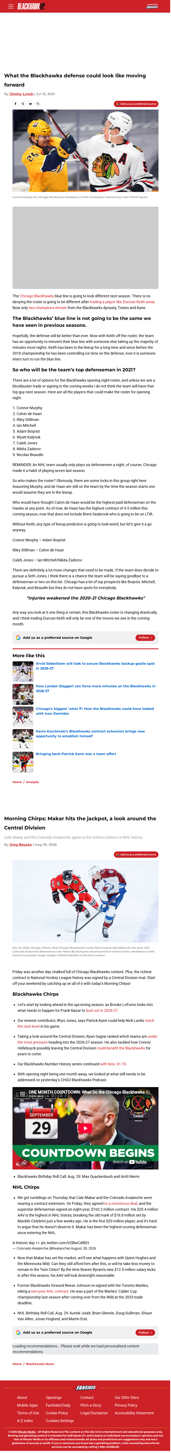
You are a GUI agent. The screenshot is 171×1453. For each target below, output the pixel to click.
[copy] (38, 104)
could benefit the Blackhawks (121, 1048)
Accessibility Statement (134, 1413)
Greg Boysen (21, 845)
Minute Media (26, 1431)
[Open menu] (10, 6)
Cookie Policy (57, 1413)
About (22, 1397)
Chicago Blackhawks (37, 296)
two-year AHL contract (49, 1291)
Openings (54, 1397)
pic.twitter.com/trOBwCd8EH (65, 1243)
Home (17, 782)
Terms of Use (28, 1413)
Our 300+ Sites (127, 1397)
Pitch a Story (90, 1405)
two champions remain (48, 307)
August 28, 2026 (83, 1248)
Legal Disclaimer (94, 1413)
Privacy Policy (126, 1405)
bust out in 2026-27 (102, 1010)
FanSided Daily (58, 1405)
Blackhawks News (40, 1364)
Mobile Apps (27, 1405)
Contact (87, 1397)
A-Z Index (25, 1420)
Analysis (32, 782)
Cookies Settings (60, 1420)
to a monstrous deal (120, 1203)
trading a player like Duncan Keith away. (123, 302)
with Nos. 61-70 (113, 1064)
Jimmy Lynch (21, 94)
